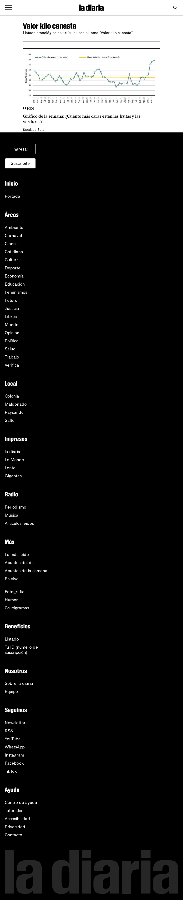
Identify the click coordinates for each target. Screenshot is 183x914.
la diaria (12, 451)
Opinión (12, 332)
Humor (11, 599)
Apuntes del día (20, 562)
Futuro (11, 300)
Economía (14, 276)
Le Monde (14, 459)
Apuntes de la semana (26, 570)
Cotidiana (14, 251)
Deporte (12, 268)
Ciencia (12, 243)
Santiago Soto (34, 130)
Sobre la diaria (19, 683)
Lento (10, 467)
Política (12, 340)
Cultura (12, 260)
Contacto (13, 835)
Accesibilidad (17, 818)
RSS (9, 730)
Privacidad (15, 826)
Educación (15, 284)
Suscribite (20, 163)
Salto (10, 420)
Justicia (12, 308)
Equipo (11, 691)
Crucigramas (17, 608)
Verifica (12, 365)
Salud (10, 349)
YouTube (13, 739)
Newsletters (16, 722)
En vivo (12, 578)
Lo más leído (17, 554)
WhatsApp (15, 747)
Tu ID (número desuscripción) (21, 650)
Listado (12, 639)
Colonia (12, 396)
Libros (11, 316)
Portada (12, 196)
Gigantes (13, 476)
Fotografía (15, 591)
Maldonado (16, 404)
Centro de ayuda (21, 802)
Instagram (14, 755)
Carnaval (13, 235)
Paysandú (14, 412)
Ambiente (14, 227)
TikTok (11, 771)
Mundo (11, 324)
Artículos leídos (19, 523)
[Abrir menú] (8, 7)
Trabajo (12, 357)
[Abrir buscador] (175, 8)
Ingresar (20, 149)
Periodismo (15, 507)
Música (11, 515)
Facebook (14, 763)
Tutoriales (14, 810)
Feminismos (16, 292)
